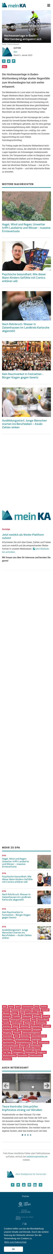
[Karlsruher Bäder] (24, 1218)
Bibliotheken (35, 1046)
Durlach (6, 1049)
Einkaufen (27, 1016)
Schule (15, 1026)
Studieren (29, 1023)
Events (44, 1007)
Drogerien (41, 1052)
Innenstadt (7, 1036)
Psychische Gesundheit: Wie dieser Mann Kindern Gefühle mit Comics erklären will (24, 278)
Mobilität (16, 1010)
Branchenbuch (24, 1029)
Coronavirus (27, 1007)
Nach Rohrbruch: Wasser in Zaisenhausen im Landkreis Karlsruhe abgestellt (25, 327)
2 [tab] (25, 1135)
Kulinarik (7, 1016)
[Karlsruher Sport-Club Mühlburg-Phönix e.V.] (24, 1204)
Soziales (6, 1026)
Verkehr (46, 1026)
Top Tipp (6, 1052)
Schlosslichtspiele (11, 1046)
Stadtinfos (26, 1010)
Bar (34, 1042)
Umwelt (46, 1016)
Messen (6, 1013)
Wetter (6, 1020)
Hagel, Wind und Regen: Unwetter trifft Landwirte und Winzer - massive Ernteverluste (26, 228)
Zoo (40, 1013)
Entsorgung (44, 1042)
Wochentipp (40, 1023)
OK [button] (13, 1249)
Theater (16, 1033)
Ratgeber (37, 1029)
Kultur (14, 1013)
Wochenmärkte (9, 1055)
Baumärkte (23, 1055)
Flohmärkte (30, 1052)
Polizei (36, 1010)
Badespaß (15, 1020)
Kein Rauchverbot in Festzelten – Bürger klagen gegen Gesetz (16, 915)
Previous (6, 1085)
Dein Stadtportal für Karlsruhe (30, 1174)
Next (47, 1085)
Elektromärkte (36, 1055)
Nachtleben (8, 1039)
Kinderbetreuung (23, 1042)
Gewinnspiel (17, 1023)
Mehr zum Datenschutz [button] (15, 1242)
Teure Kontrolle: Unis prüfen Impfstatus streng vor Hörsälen (22, 1108)
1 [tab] (22, 1135)
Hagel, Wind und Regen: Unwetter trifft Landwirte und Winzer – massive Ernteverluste (15, 862)
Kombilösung (31, 1013)
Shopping (7, 1033)
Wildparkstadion (22, 1039)
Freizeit (6, 1010)
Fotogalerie (18, 1052)
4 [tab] (30, 1135)
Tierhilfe (16, 1016)
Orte (16, 1036)
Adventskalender (38, 1036)
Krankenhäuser (9, 1029)
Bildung (37, 1016)
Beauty (37, 1049)
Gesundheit (43, 1020)
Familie (6, 1023)
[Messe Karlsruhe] (24, 1211)
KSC (37, 1007)
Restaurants (35, 1026)
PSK (21, 1013)
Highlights (36, 1039)
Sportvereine (8, 1042)
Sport (17, 1007)
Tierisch (45, 1010)
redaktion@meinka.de (36, 1156)
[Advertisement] (26, 471)
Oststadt (28, 1049)
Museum (26, 1020)
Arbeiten (24, 1026)
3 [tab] (28, 1135)
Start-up (24, 1046)
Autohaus (7, 1059)
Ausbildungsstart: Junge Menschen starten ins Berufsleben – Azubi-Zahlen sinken (24, 424)
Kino (34, 1020)
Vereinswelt (17, 1049)
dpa (15, 51)
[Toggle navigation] (48, 5)
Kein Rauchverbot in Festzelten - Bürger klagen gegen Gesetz (22, 375)
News (10, 1007)
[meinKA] (14, 5)
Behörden (25, 1036)
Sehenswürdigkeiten (31, 1033)
